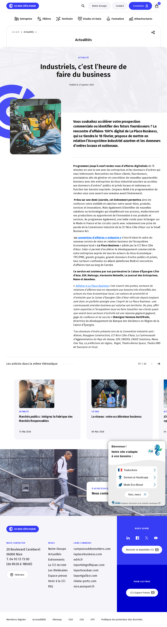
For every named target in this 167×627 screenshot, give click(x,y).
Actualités (29, 32)
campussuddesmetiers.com (92, 549)
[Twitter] (147, 538)
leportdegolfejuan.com (89, 565)
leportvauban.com (86, 570)
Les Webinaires (58, 570)
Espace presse (57, 576)
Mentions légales (16, 619)
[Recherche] (83, 6)
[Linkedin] (128, 538)
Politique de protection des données (122, 619)
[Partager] (153, 32)
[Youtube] (156, 538)
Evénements (56, 559)
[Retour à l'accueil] (22, 6)
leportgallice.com (85, 576)
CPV (93, 619)
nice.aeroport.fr (84, 586)
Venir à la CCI (56, 581)
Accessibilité (39, 619)
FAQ (50, 586)
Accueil (15, 32)
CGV (82, 619)
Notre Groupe (57, 549)
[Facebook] (137, 538)
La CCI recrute (57, 565)
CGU (70, 619)
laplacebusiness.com (88, 554)
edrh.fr (78, 559)
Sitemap (57, 619)
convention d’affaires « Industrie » (99, 237)
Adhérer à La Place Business (92, 285)
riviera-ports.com (85, 581)
